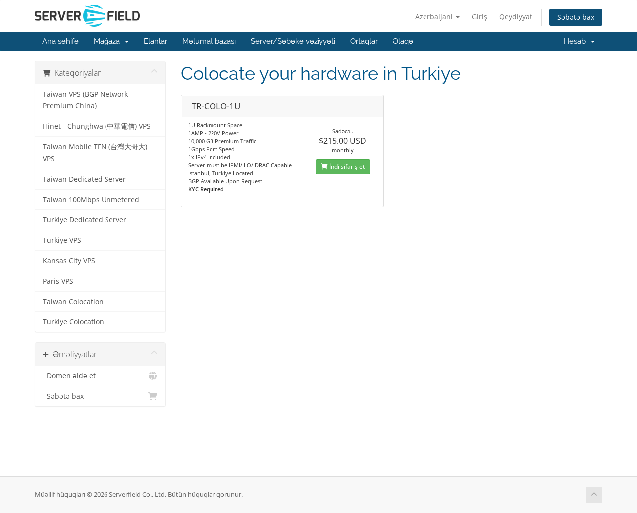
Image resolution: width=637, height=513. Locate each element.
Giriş (479, 16)
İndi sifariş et (346, 166)
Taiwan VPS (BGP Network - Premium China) (87, 100)
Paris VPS (58, 281)
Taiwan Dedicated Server (84, 179)
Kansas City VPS (69, 260)
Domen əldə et (69, 375)
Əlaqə (403, 41)
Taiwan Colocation (73, 301)
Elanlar (155, 41)
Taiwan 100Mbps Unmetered (91, 199)
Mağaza (109, 41)
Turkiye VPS (62, 240)
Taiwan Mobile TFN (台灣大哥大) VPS (95, 152)
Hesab (577, 41)
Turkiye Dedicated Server (84, 219)
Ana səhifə (60, 41)
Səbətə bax (575, 17)
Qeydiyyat (515, 16)
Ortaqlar (364, 41)
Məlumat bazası (209, 41)
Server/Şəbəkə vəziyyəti (293, 41)
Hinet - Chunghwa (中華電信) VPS (97, 126)
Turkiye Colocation (73, 321)
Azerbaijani (435, 16)
